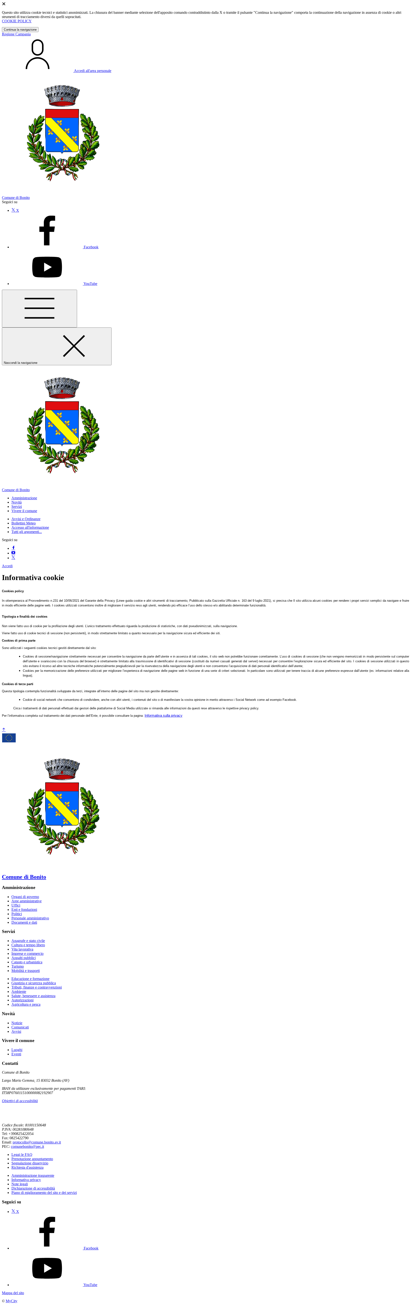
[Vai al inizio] (4, 730)
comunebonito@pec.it (27, 1146)
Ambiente (18, 992)
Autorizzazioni (22, 1000)
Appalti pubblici (23, 958)
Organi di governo (25, 897)
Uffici (15, 905)
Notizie (16, 1023)
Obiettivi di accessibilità (20, 1101)
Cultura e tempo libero (28, 945)
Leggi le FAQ (21, 1155)
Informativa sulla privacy (163, 715)
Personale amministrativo (30, 918)
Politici (16, 914)
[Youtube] (13, 553)
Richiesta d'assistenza (27, 1167)
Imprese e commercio (27, 953)
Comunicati (20, 1027)
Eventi (16, 1054)
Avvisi (16, 1031)
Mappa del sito (13, 1293)
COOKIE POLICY (17, 21)
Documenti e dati (24, 922)
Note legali (19, 1184)
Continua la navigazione (20, 29)
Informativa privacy (26, 1180)
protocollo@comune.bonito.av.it (37, 1142)
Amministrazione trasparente (32, 1175)
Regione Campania (16, 34)
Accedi (7, 566)
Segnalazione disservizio (29, 1163)
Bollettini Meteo (23, 523)
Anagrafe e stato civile (28, 941)
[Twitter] (13, 558)
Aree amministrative (26, 901)
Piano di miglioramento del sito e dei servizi (44, 1193)
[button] (24, 498)
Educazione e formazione (30, 979)
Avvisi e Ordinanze (25, 519)
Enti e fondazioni (24, 910)
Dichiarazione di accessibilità (33, 1188)
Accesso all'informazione (30, 527)
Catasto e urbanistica (26, 962)
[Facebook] (13, 548)
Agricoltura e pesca (25, 1004)
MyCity (11, 1301)
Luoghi (16, 1050)
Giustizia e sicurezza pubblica (33, 983)
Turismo (17, 966)
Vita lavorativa (22, 949)
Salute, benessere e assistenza (33, 996)
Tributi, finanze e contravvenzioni (36, 987)
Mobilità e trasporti (25, 971)
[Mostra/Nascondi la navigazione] (39, 308)
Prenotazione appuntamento (32, 1159)
